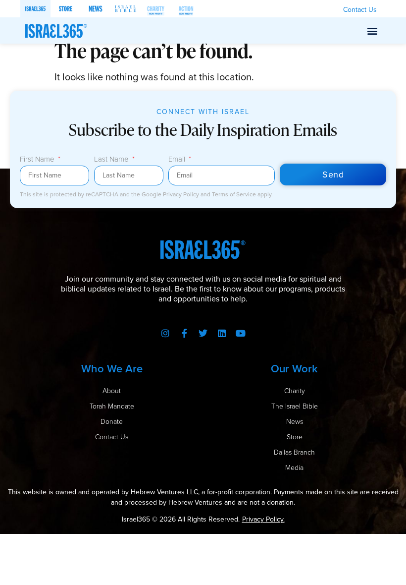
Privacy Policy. (263, 519)
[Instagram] (165, 333)
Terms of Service (234, 194)
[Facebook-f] (184, 333)
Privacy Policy (182, 194)
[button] (372, 30)
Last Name (112, 160)
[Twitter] (203, 333)
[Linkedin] (221, 333)
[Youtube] (240, 333)
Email (177, 160)
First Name (38, 160)
